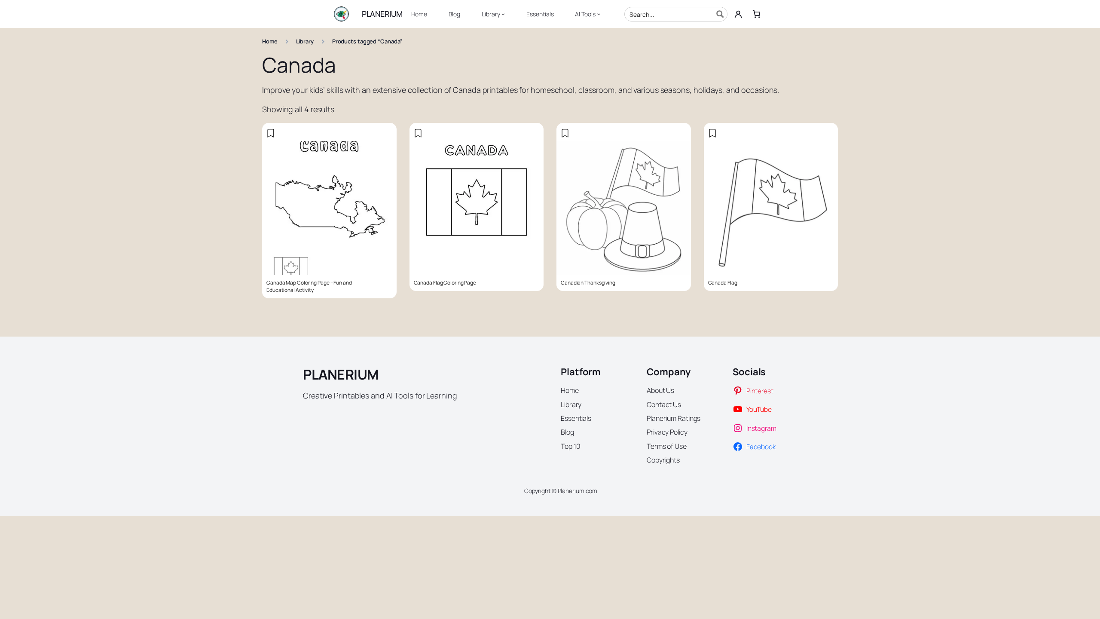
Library (305, 41)
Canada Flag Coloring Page (445, 282)
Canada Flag (722, 282)
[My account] (738, 14)
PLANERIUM (382, 14)
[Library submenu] (503, 13)
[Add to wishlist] (270, 133)
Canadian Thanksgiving (588, 282)
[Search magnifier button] (720, 14)
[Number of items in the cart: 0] (756, 14)
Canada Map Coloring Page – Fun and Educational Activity (309, 286)
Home (270, 41)
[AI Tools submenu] (598, 13)
